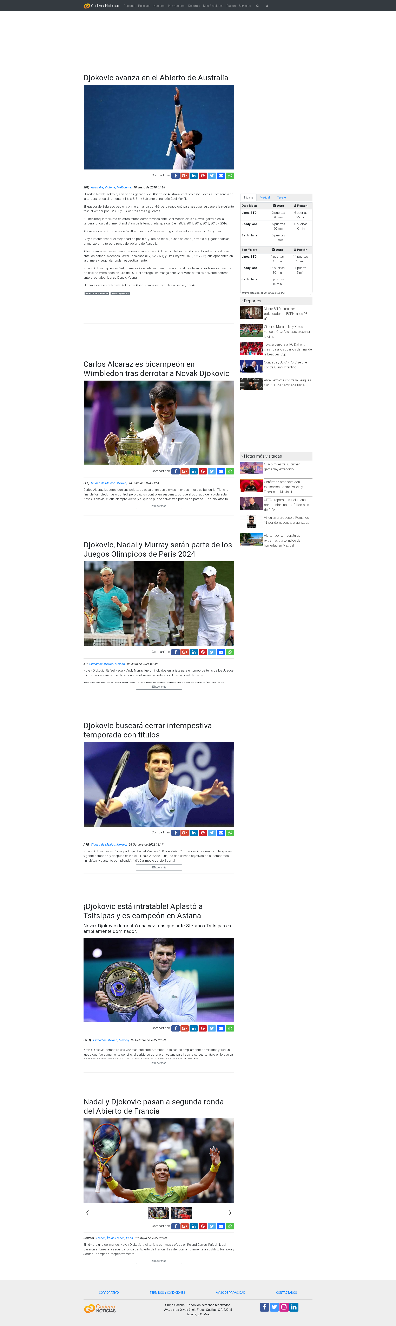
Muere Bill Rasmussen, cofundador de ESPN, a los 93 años (286, 314)
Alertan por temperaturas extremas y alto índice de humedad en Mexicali (282, 540)
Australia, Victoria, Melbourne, (112, 187)
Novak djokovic (120, 293)
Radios (231, 5)
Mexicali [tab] (265, 197)
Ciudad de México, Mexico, (109, 483)
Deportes (194, 5)
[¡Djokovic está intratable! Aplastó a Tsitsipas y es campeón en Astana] (221, 1028)
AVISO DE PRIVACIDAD (230, 1292)
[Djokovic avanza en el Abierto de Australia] (221, 175)
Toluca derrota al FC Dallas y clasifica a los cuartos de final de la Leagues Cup (288, 349)
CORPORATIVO (109, 1292)
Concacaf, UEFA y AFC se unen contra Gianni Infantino (286, 364)
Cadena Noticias (104, 6)
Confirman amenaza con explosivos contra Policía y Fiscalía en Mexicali (283, 487)
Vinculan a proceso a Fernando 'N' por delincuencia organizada (286, 520)
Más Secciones (213, 5)
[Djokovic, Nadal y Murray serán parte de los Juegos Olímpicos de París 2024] (221, 651)
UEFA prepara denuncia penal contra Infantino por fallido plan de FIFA (286, 505)
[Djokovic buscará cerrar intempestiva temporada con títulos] (221, 832)
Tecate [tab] (281, 197)
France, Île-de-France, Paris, (115, 1238)
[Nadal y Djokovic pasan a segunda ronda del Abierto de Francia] (221, 1226)
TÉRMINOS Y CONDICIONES (167, 1292)
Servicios (245, 5)
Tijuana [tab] (248, 197)
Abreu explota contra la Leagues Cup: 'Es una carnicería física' (287, 382)
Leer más (160, 505)
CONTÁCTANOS (286, 1292)
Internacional (176, 5)
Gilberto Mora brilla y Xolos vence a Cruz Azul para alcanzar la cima (287, 332)
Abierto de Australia (97, 293)
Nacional (159, 5)
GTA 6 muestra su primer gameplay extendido (282, 466)
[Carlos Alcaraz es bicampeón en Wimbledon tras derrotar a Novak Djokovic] (221, 471)
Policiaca (144, 5)
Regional (129, 5)
